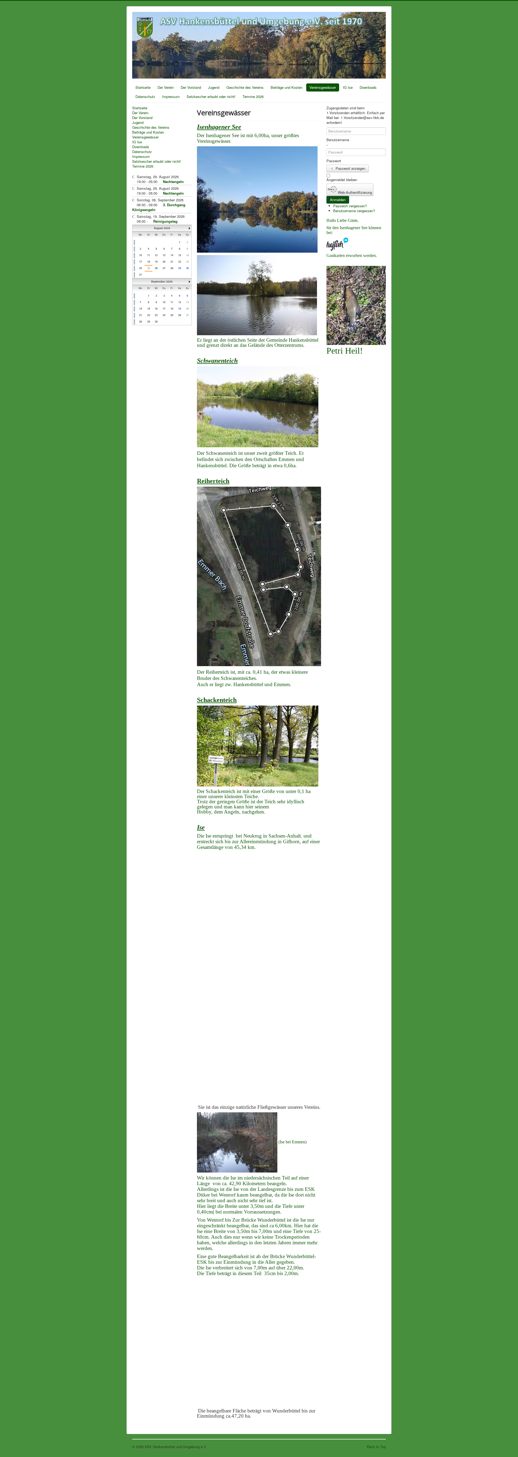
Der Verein (166, 87)
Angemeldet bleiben (341, 179)
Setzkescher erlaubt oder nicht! (211, 96)
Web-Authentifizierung (354, 192)
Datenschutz (145, 96)
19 (179, 308)
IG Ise (348, 87)
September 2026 (162, 281)
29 (179, 268)
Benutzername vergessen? (354, 210)
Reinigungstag (165, 221)
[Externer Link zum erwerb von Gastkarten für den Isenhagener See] (337, 243)
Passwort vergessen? (350, 205)
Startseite (143, 87)
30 (187, 268)
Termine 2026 (253, 96)
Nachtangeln (173, 181)
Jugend (213, 87)
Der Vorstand (191, 87)
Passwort (333, 160)
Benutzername (337, 139)
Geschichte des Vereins (245, 87)
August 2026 (162, 228)
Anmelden (338, 199)
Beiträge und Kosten (286, 87)
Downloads (368, 87)
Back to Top (376, 1446)
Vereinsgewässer (322, 87)
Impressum (171, 96)
